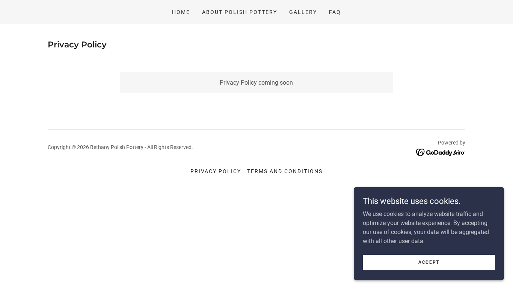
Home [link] (181, 12)
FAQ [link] (335, 12)
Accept (428, 262)
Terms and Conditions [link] (285, 171)
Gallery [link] (303, 12)
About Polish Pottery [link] (239, 12)
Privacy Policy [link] (215, 171)
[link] (440, 151)
